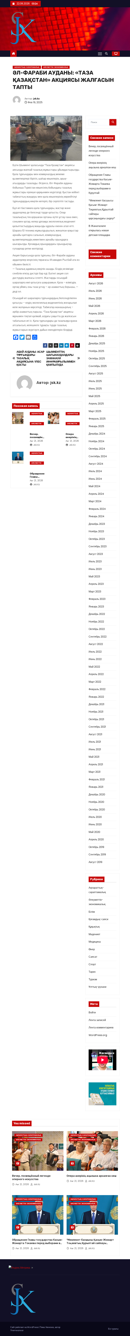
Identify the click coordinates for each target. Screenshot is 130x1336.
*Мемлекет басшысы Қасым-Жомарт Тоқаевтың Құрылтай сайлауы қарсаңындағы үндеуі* (102, 209)
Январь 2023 (96, 606)
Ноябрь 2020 (96, 802)
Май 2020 (94, 832)
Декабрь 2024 (97, 434)
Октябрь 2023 (97, 539)
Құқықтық (94, 927)
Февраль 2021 (97, 779)
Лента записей (97, 1020)
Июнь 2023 (95, 569)
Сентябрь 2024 (98, 456)
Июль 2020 (95, 817)
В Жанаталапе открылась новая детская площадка (99, 230)
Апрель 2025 (96, 403)
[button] (107, 53)
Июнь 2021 (95, 749)
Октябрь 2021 (96, 719)
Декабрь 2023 (97, 524)
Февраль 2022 (97, 689)
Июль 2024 (95, 471)
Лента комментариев (101, 1027)
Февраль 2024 (97, 509)
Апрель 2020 (96, 839)
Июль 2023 (95, 561)
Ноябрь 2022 (96, 621)
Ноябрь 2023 (96, 531)
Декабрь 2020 (97, 794)
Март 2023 (95, 591)
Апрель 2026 (96, 313)
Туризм (93, 979)
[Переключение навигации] (100, 53)
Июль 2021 (95, 742)
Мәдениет (94, 934)
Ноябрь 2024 (96, 441)
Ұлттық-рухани (97, 987)
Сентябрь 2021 (97, 727)
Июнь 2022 (95, 659)
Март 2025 (95, 411)
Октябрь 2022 (97, 629)
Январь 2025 (96, 426)
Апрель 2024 (96, 494)
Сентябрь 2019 (97, 854)
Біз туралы (113, 1328)
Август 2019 (95, 862)
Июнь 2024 (95, 479)
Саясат (93, 957)
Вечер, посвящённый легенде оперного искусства (101, 151)
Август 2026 (96, 283)
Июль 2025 (95, 381)
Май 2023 (94, 576)
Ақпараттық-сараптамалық (26, 67)
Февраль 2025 (97, 418)
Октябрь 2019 (96, 847)
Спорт (92, 964)
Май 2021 (94, 757)
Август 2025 (96, 373)
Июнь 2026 (95, 298)
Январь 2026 (96, 336)
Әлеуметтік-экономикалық (55, 67)
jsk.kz (36, 98)
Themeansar (17, 1330)
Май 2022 (94, 667)
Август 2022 (96, 644)
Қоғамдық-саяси (98, 919)
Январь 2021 (96, 787)
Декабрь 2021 (96, 704)
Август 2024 (96, 464)
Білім (92, 912)
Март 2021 (95, 772)
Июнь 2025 (95, 388)
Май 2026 (94, 306)
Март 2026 (95, 321)
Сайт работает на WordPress (24, 1327)
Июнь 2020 (95, 824)
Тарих (92, 972)
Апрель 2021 (96, 764)
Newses (50, 1327)
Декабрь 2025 (97, 343)
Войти (92, 1012)
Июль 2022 (95, 652)
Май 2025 (94, 396)
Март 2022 (95, 682)
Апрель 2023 (96, 584)
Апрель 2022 (96, 674)
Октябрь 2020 (97, 809)
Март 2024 (95, 501)
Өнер (92, 949)
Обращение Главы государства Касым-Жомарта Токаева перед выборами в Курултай (101, 184)
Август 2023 (96, 554)
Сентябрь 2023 (98, 546)
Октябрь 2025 (97, 358)
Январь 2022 (96, 697)
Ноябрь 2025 (96, 351)
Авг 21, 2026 (36, 440)
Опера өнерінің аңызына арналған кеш (91, 1175)
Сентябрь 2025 (98, 366)
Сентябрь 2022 (98, 636)
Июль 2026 (95, 291)
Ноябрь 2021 (96, 712)
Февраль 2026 (97, 328)
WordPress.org (98, 1035)
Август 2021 (95, 734)
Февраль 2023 (97, 599)
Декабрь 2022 (97, 614)
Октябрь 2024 (97, 449)
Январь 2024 (96, 516)
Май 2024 (94, 486)
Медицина (95, 942)
